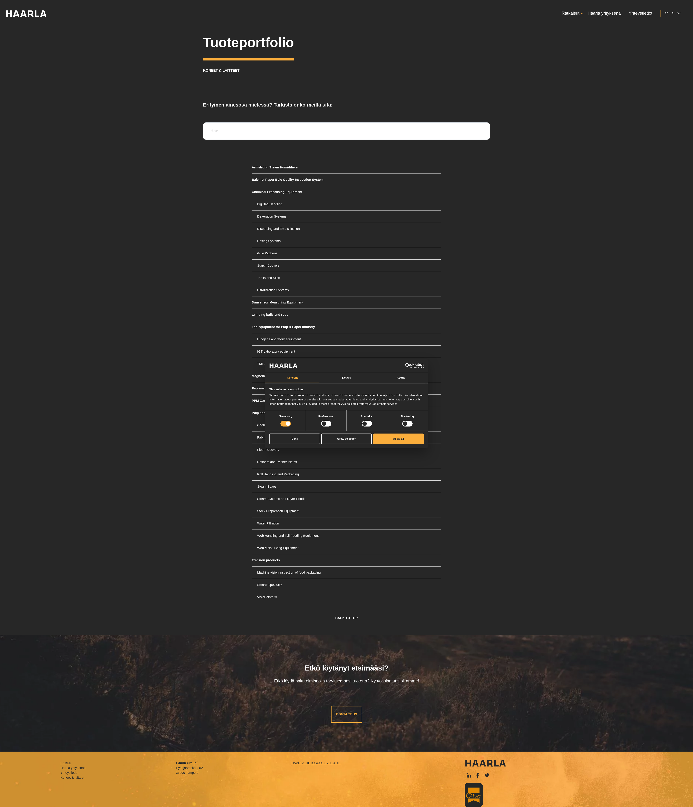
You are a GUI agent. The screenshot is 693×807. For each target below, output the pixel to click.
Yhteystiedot (640, 13)
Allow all (398, 438)
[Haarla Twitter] (487, 775)
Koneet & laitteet (72, 777)
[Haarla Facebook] (469, 775)
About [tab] (401, 377)
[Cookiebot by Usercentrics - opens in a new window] (408, 365)
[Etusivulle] (26, 13)
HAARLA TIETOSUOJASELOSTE (316, 763)
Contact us (346, 714)
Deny (294, 438)
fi (673, 13)
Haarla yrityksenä (604, 13)
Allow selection (346, 438)
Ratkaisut (570, 13)
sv (678, 13)
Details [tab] (346, 377)
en (666, 13)
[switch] (326, 424)
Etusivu (65, 763)
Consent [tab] (292, 377)
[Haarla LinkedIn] (478, 775)
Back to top (346, 618)
